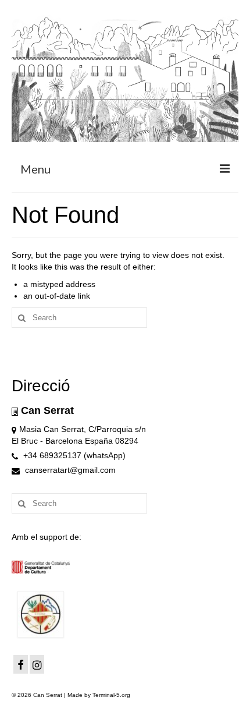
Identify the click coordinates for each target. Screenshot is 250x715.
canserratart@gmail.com (69, 470)
